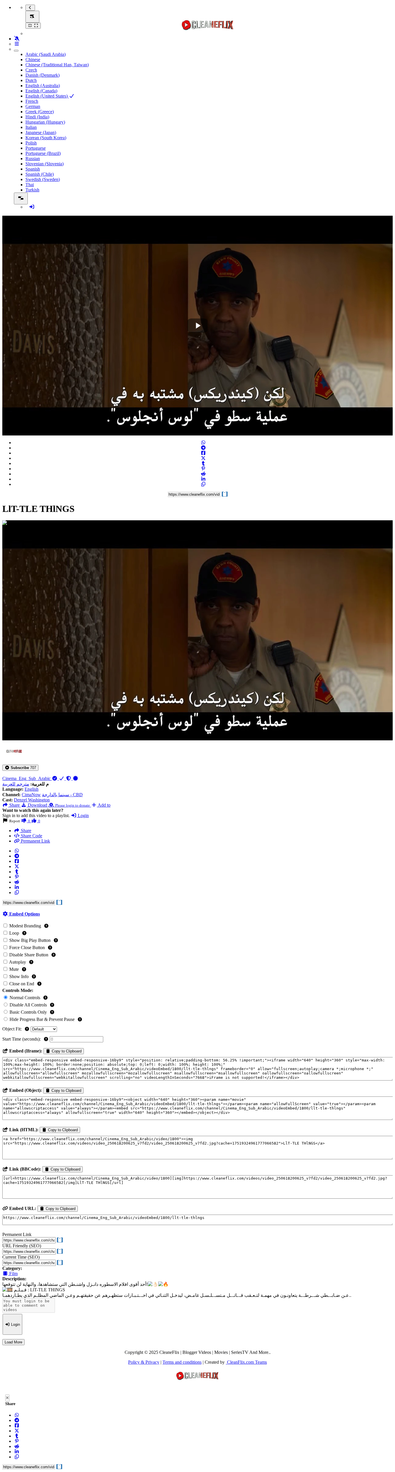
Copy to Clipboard (66, 1051)
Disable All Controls (28, 1004)
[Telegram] (203, 447)
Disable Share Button (28, 954)
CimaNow (31, 794)
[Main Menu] (32, 17)
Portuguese (35, 148)
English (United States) (47, 96)
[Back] (30, 8)
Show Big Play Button (30, 940)
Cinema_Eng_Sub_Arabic (27, 778)
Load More (13, 1342)
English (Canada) (41, 90)
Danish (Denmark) (42, 75)
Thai (29, 184)
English (31, 789)
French (31, 101)
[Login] (31, 207)
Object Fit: (12, 1028)
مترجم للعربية (15, 783)
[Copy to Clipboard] (203, 484)
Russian (32, 158)
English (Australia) (42, 85)
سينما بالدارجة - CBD (62, 794)
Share (25, 830)
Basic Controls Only (28, 1012)
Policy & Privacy (143, 1362)
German (32, 106)
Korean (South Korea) (45, 137)
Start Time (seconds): (22, 1039)
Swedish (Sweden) (42, 179)
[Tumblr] (203, 463)
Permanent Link (35, 840)
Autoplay (17, 962)
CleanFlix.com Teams (246, 1362)
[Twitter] (203, 458)
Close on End (21, 983)
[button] (20, 768)
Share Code (31, 835)
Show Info (19, 976)
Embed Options (24, 913)
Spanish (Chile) (39, 174)
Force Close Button (27, 947)
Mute (14, 969)
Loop (14, 933)
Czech (31, 69)
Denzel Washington (32, 799)
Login (83, 815)
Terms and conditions (182, 1362)
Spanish (32, 168)
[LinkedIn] (203, 479)
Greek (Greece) (39, 111)
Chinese (32, 59)
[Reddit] (203, 473)
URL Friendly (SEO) (21, 1245)
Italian (31, 127)
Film (13, 1273)
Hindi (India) (37, 116)
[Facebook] (203, 453)
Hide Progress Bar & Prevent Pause (42, 1019)
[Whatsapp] (203, 442)
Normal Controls (24, 997)
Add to (103, 805)
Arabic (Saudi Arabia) (45, 54)
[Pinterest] (203, 468)
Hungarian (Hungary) (45, 122)
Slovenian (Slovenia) (44, 163)
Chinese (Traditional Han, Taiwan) (57, 64)
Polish (31, 142)
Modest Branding (25, 925)
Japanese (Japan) (40, 132)
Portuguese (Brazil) (43, 153)
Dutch (31, 80)
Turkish (32, 189)
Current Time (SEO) (21, 1257)
